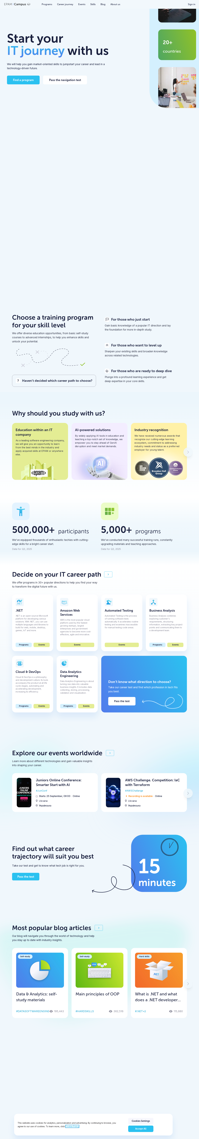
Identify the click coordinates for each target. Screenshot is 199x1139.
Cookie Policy (72, 1126)
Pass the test (122, 701)
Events (41, 645)
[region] (93, 1124)
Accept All (140, 1128)
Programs (23, 645)
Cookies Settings (141, 1121)
